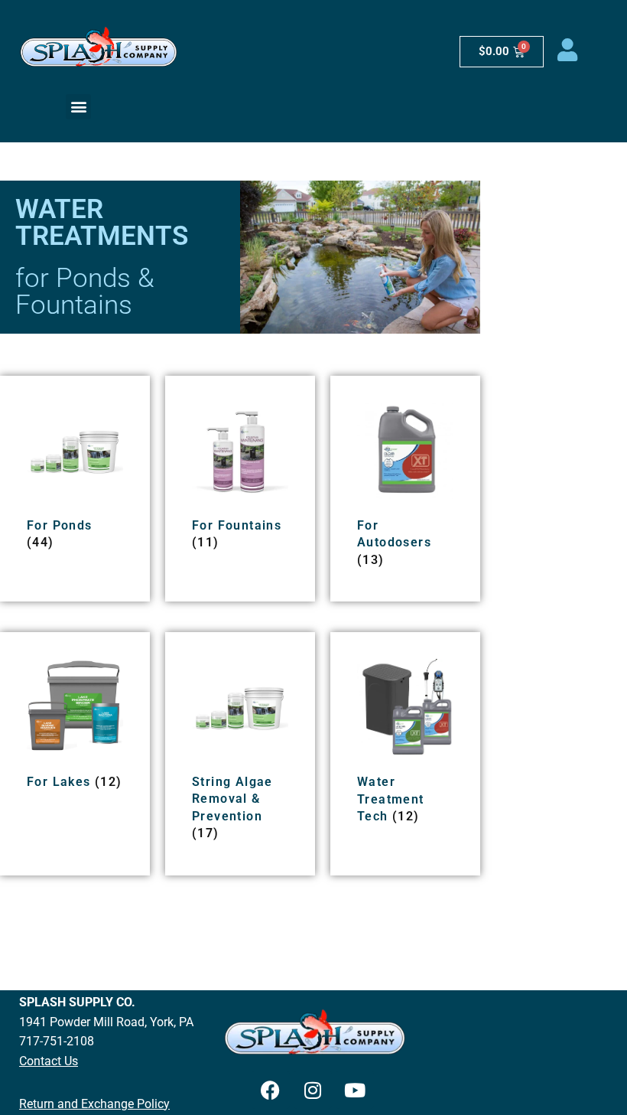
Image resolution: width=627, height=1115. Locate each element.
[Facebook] (271, 1090)
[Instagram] (313, 1090)
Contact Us (48, 1061)
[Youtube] (355, 1090)
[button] (78, 106)
